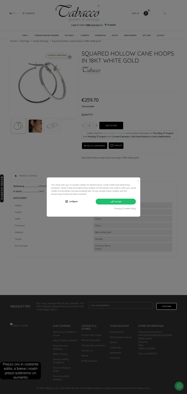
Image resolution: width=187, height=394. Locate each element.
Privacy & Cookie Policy (125, 208)
